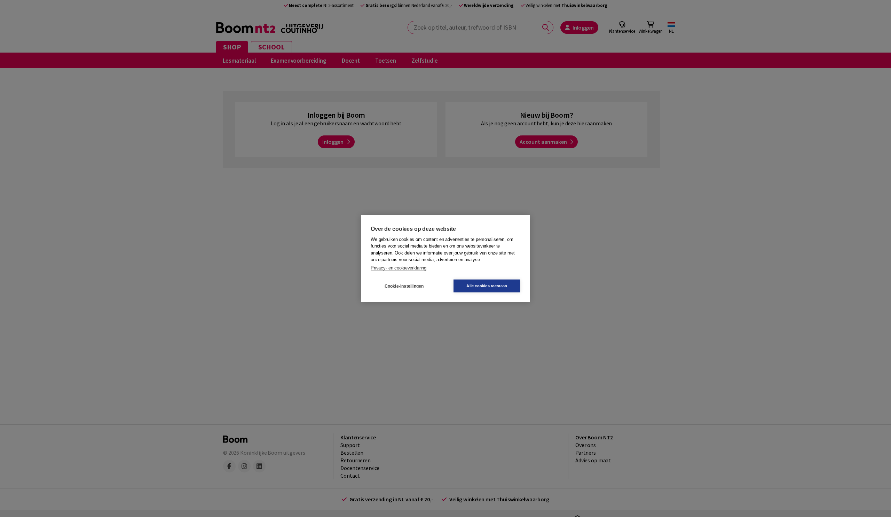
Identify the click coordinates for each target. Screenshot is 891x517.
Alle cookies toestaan (486, 286)
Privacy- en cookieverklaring (398, 267)
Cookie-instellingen (404, 285)
